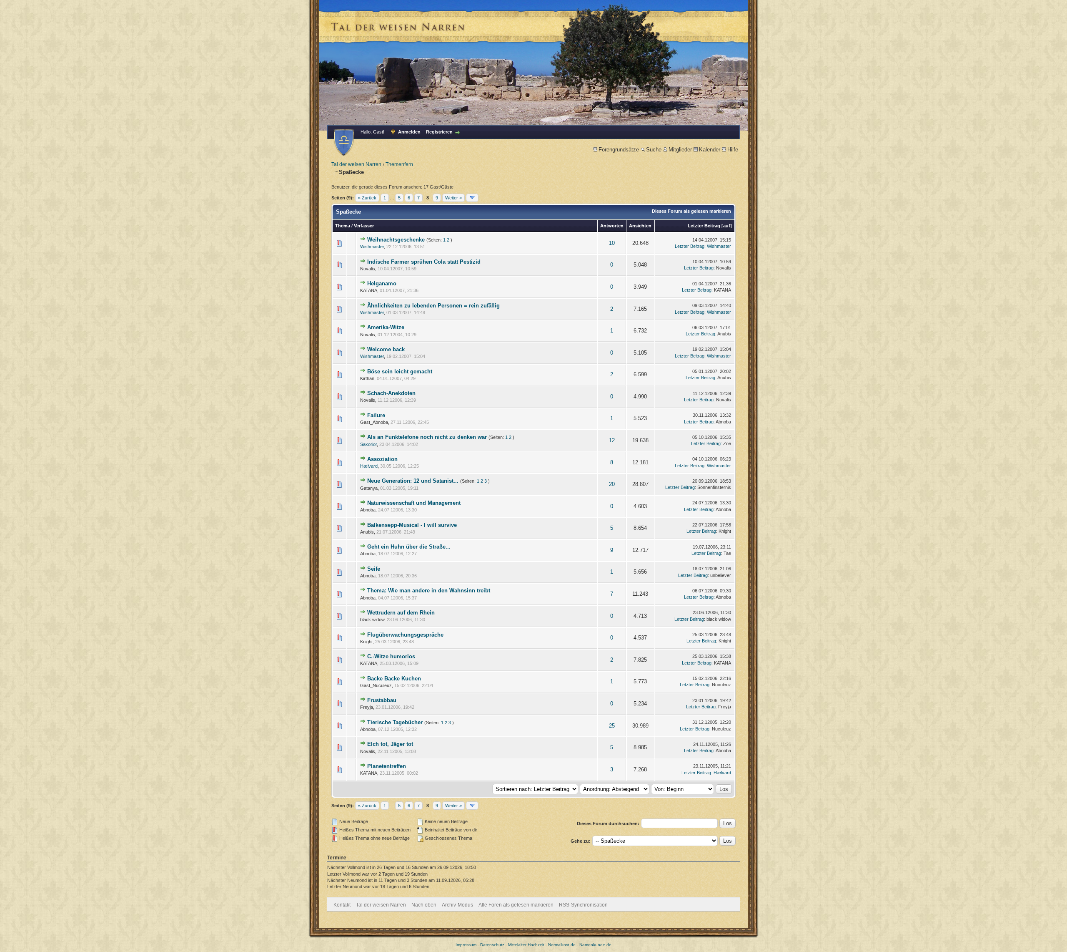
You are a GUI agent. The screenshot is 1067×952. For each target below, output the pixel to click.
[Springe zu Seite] (472, 198)
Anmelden (409, 131)
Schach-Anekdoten (391, 393)
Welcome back (386, 349)
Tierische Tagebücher (395, 722)
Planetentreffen (386, 766)
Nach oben (423, 905)
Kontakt (342, 905)
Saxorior (368, 444)
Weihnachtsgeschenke (396, 240)
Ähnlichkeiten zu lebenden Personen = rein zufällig (433, 305)
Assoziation (382, 459)
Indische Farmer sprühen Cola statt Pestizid (424, 262)
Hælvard (369, 465)
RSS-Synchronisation (583, 905)
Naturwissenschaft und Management (414, 503)
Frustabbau (381, 700)
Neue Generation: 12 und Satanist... (412, 481)
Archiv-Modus (457, 905)
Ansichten (640, 225)
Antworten (612, 225)
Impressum (466, 944)
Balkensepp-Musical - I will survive (412, 525)
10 (612, 243)
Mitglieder (680, 149)
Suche (653, 149)
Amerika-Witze (385, 327)
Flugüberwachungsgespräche (405, 635)
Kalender (709, 149)
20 (612, 484)
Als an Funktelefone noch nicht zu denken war (427, 437)
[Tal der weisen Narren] (343, 142)
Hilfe (732, 149)
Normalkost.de (562, 944)
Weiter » (453, 197)
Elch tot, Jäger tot (390, 744)
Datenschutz (492, 944)
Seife (373, 569)
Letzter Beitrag (704, 225)
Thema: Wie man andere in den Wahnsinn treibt (428, 590)
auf (726, 225)
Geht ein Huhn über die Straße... (409, 547)
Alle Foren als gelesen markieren (516, 905)
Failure (376, 415)
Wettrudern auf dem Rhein (401, 612)
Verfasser (364, 225)
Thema (342, 225)
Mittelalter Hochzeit (526, 944)
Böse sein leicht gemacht (399, 371)
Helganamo (381, 283)
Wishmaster (372, 246)
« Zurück (367, 197)
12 (612, 440)
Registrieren (439, 131)
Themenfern (399, 164)
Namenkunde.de (595, 944)
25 (612, 726)
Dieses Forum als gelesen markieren (691, 211)
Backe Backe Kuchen (394, 678)
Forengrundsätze (619, 149)
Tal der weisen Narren (356, 164)
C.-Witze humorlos (391, 656)
